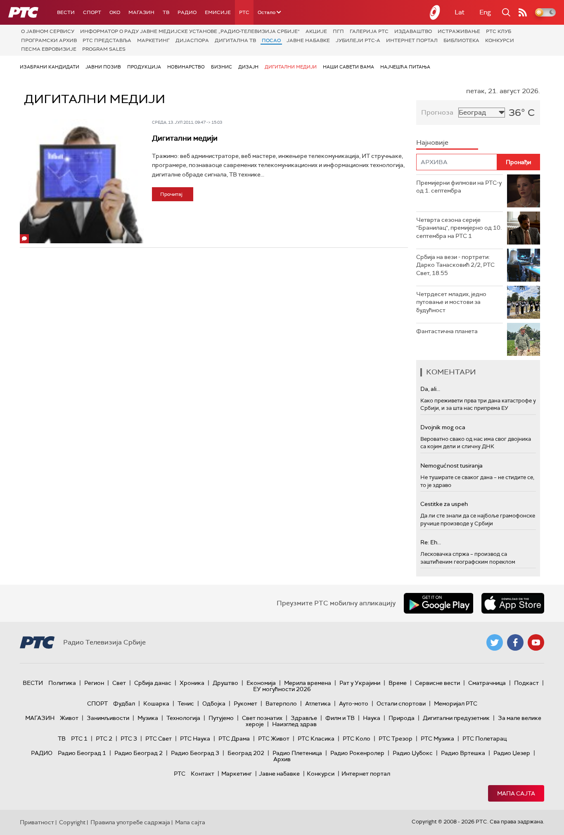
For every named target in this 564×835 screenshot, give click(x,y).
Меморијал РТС (455, 703)
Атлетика (318, 703)
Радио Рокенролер (357, 753)
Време (398, 683)
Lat (459, 12)
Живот (69, 718)
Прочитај (171, 194)
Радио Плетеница (297, 753)
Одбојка (213, 703)
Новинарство (186, 67)
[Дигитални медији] (82, 181)
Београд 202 (245, 753)
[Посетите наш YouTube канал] (536, 642)
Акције (316, 31)
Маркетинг (153, 40)
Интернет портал (412, 40)
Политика (62, 683)
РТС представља (107, 40)
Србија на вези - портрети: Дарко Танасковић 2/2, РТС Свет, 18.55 (455, 265)
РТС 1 (79, 738)
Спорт (92, 12)
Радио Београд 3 (195, 753)
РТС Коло (356, 738)
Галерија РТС (369, 31)
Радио (187, 12)
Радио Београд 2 (138, 753)
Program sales (104, 49)
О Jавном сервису (47, 31)
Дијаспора (192, 40)
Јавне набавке (308, 40)
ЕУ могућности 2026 (282, 689)
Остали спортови (401, 703)
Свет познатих (262, 718)
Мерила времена (307, 683)
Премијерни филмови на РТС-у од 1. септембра (459, 187)
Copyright (72, 822)
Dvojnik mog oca (442, 427)
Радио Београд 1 (82, 753)
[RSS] (522, 12)
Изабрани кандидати (49, 67)
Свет (119, 683)
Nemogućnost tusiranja (451, 465)
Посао (271, 40)
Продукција (144, 67)
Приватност (37, 822)
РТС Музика (437, 738)
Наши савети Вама (348, 67)
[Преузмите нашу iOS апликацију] (512, 603)
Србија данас (152, 683)
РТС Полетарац (484, 738)
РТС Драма (234, 738)
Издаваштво (413, 31)
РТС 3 (129, 738)
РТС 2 (104, 738)
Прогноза (437, 112)
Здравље (304, 718)
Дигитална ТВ (235, 40)
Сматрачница (487, 683)
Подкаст (526, 683)
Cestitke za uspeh (444, 504)
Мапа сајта (516, 793)
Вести (66, 12)
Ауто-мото (353, 703)
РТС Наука (195, 738)
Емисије (218, 12)
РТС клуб (498, 31)
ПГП (338, 31)
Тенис (186, 703)
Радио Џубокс (413, 753)
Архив (282, 759)
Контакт (202, 773)
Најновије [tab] (432, 142)
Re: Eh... (430, 542)
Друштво (225, 683)
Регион (94, 683)
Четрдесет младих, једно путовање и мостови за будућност (451, 302)
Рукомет (245, 703)
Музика (147, 718)
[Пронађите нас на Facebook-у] (515, 642)
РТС (244, 12)
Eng (485, 12)
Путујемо (221, 718)
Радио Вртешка (463, 753)
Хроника (192, 683)
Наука (371, 718)
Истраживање (459, 31)
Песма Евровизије (48, 49)
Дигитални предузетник (456, 718)
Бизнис (221, 67)
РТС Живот (273, 738)
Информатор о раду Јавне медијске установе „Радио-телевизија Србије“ (190, 31)
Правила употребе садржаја (130, 822)
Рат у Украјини (359, 683)
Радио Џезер (511, 753)
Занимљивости (108, 718)
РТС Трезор (395, 738)
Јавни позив (103, 67)
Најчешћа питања (405, 67)
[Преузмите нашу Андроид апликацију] (438, 603)
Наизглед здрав (294, 724)
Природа (402, 718)
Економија (261, 683)
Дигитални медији (291, 67)
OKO (114, 12)
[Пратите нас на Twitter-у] (494, 642)
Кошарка (156, 703)
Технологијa (183, 718)
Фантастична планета (447, 331)
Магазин (141, 12)
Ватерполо (281, 703)
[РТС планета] (435, 12)
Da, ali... (430, 389)
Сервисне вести (437, 683)
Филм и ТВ (340, 718)
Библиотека (461, 40)
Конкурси (499, 40)
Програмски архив (49, 40)
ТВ (166, 12)
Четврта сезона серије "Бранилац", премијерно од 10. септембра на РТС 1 (459, 228)
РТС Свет (158, 738)
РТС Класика (316, 738)
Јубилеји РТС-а (358, 40)
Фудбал (124, 703)
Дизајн (248, 67)
